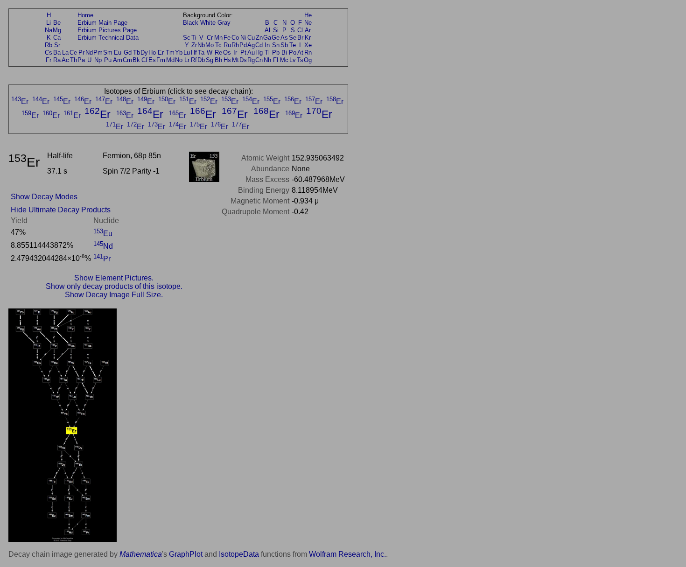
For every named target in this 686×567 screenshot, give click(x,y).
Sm (107, 52)
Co (235, 37)
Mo (209, 45)
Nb (201, 45)
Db (201, 59)
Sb (284, 45)
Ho (152, 52)
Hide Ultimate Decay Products (61, 210)
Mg (57, 30)
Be (57, 22)
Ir (235, 52)
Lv (292, 59)
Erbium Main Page (102, 22)
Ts (300, 59)
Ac (65, 59)
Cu (251, 37)
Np (98, 59)
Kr (308, 37)
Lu (186, 52)
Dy (144, 52)
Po (292, 52)
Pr (81, 52)
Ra (57, 59)
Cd (259, 45)
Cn (259, 59)
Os (227, 52)
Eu (117, 52)
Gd (128, 52)
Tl (267, 52)
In (267, 45)
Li (48, 22)
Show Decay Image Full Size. (114, 295)
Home (85, 15)
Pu (108, 59)
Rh (235, 45)
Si (276, 30)
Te (292, 45)
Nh (267, 59)
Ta (201, 52)
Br (300, 37)
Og (308, 59)
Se (292, 37)
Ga (267, 37)
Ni (243, 37)
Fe (227, 37)
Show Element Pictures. (114, 278)
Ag (251, 45)
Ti (193, 37)
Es (152, 59)
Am (117, 59)
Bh (218, 59)
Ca (57, 37)
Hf (194, 52)
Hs (227, 59)
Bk (136, 59)
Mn (218, 37)
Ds (243, 59)
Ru (227, 45)
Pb (276, 52)
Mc (284, 59)
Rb (48, 45)
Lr (186, 59)
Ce (73, 52)
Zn (259, 37)
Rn (308, 52)
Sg (209, 59)
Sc (186, 37)
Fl (275, 59)
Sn (276, 45)
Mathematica (140, 554)
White (208, 22)
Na (48, 30)
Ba (57, 52)
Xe (308, 45)
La (65, 52)
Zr (194, 45)
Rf (194, 59)
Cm (127, 59)
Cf (144, 59)
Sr (57, 45)
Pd (243, 45)
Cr (210, 37)
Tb (136, 52)
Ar (308, 30)
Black (190, 22)
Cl (300, 30)
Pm (98, 52)
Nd (89, 52)
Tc (218, 45)
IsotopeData (239, 554)
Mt (235, 59)
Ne (308, 22)
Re (218, 52)
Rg (251, 59)
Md (170, 59)
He (308, 15)
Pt (243, 52)
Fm (160, 59)
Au (251, 52)
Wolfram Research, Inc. (347, 554)
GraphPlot (186, 554)
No (178, 59)
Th (73, 59)
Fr (48, 59)
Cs (48, 52)
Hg (259, 52)
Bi (284, 52)
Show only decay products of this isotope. (114, 286)
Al (267, 30)
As (284, 37)
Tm (170, 52)
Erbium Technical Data (108, 37)
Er (161, 52)
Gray (224, 22)
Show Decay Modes (44, 197)
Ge (276, 37)
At (300, 52)
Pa (81, 59)
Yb (178, 52)
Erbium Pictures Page (107, 30)
